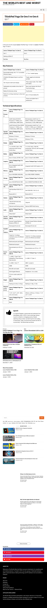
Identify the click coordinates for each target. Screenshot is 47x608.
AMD (6, 421)
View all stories (23, 543)
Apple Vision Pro (10, 421)
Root (26, 423)
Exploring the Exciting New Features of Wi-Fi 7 (24, 451)
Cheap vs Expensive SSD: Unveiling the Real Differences (26, 443)
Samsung (30, 423)
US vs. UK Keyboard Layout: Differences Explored (25, 435)
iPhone (41, 421)
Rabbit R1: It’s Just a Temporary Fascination (24, 428)
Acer (4, 421)
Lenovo (4, 423)
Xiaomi (34, 423)
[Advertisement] (23, 34)
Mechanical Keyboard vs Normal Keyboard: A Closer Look (26, 458)
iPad (39, 421)
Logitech (9, 423)
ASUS (22, 421)
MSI (17, 423)
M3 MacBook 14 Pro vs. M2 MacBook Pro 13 (12, 360)
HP (34, 421)
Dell (32, 421)
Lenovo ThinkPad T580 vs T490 (9, 369)
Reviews (23, 423)
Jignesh (6, 19)
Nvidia (19, 423)
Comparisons (27, 421)
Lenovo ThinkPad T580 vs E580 (31, 369)
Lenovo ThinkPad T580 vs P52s (9, 375)
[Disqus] (23, 397)
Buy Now (5, 59)
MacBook (14, 423)
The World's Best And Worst (22, 3)
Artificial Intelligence (17, 421)
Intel (36, 421)
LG (7, 423)
